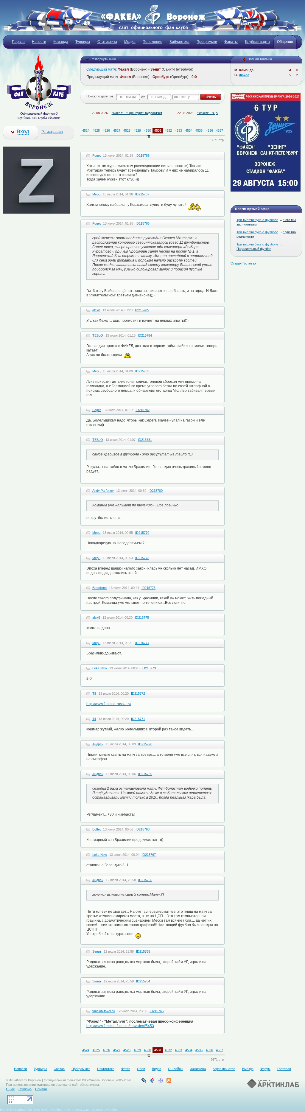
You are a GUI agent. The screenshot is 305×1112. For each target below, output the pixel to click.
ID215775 (142, 617)
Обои (141, 1069)
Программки (80, 1069)
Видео (156, 1069)
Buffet (96, 829)
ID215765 (143, 951)
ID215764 (143, 981)
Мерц (96, 194)
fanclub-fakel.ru (103, 1011)
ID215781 (145, 439)
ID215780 (156, 490)
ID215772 (138, 693)
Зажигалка (198, 1069)
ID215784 (145, 335)
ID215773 (149, 668)
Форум (265, 1069)
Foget (96, 155)
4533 (178, 130)
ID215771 (138, 719)
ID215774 (142, 643)
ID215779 (142, 532)
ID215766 (145, 880)
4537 (219, 130)
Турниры (40, 1069)
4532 (168, 130)
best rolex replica (12, 1109)
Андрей (97, 744)
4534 (188, 130)
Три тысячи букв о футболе (257, 220)
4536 (209, 130)
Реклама (25, 1089)
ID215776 (148, 588)
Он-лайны (175, 1069)
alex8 (96, 310)
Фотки (125, 1069)
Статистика (105, 1069)
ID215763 (157, 1011)
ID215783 (142, 371)
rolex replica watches (79, 1109)
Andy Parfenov (103, 490)
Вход (23, 131)
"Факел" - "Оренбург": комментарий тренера (215, 113)
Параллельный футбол (253, 249)
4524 (85, 130)
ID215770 (145, 744)
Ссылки (41, 1089)
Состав (59, 1069)
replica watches (52, 1109)
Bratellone (99, 588)
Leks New (99, 668)
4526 (106, 130)
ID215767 (149, 854)
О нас (10, 1089)
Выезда (247, 1069)
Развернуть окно (103, 59)
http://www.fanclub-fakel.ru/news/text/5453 (120, 1026)
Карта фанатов (224, 1069)
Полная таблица (260, 59)
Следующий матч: (101, 69)
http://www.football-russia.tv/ (108, 704)
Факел (244, 75)
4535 (199, 130)
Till (94, 693)
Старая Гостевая (243, 263)
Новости (20, 1069)
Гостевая (284, 1069)
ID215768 (143, 829)
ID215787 (142, 194)
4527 (116, 130)
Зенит (96, 951)
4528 (126, 130)
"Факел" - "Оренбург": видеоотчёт (122, 113)
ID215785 (142, 310)
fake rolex (33, 1109)
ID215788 (143, 155)
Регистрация (52, 132)
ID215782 (143, 410)
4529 (137, 130)
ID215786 (143, 223)
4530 (147, 130)
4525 (96, 130)
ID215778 (142, 558)
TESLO (97, 335)
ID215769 (145, 774)
